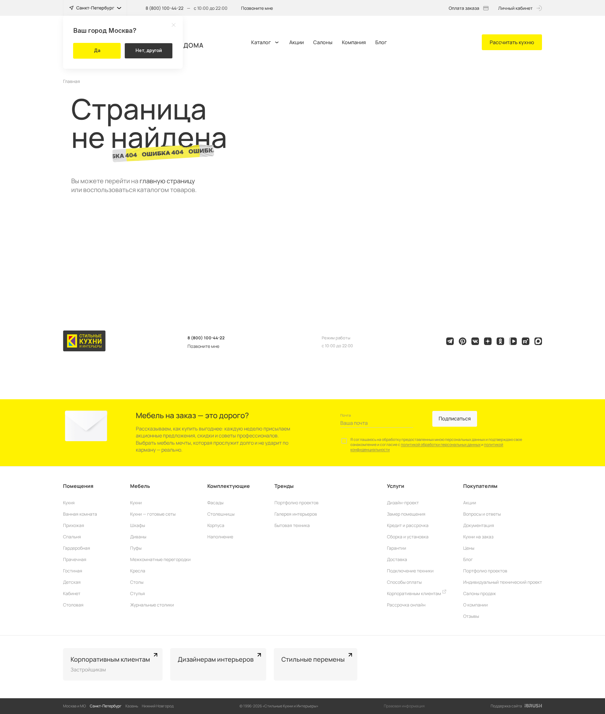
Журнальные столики (152, 605)
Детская (72, 582)
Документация (478, 525)
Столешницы (220, 514)
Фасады (215, 503)
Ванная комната (80, 514)
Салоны (322, 42)
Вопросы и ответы (482, 514)
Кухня (69, 503)
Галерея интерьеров (295, 514)
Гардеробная (76, 548)
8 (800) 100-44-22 (164, 8)
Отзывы (471, 616)
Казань (131, 706)
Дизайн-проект (403, 503)
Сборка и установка (408, 537)
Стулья (137, 593)
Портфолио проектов (296, 503)
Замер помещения (406, 514)
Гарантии (396, 548)
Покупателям (480, 486)
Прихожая (73, 525)
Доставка (397, 559)
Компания (354, 42)
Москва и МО (74, 706)
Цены (468, 548)
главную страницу (167, 181)
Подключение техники (410, 571)
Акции (296, 42)
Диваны (138, 537)
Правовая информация (404, 706)
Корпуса (215, 525)
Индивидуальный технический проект (502, 582)
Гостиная (72, 571)
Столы (136, 582)
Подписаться (455, 418)
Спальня (72, 537)
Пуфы (135, 548)
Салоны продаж (479, 593)
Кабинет (71, 593)
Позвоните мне (257, 8)
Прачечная (74, 559)
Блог (381, 42)
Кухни (136, 503)
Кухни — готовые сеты (153, 514)
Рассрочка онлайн (406, 605)
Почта (345, 415)
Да (97, 50)
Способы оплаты (404, 582)
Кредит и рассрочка (408, 525)
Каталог (261, 42)
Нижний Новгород (158, 706)
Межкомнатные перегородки (160, 559)
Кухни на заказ (478, 537)
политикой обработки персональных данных (441, 444)
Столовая (73, 605)
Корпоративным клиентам (414, 593)
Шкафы (137, 525)
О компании (475, 605)
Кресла (137, 571)
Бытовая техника (292, 525)
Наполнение (220, 537)
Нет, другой (148, 50)
